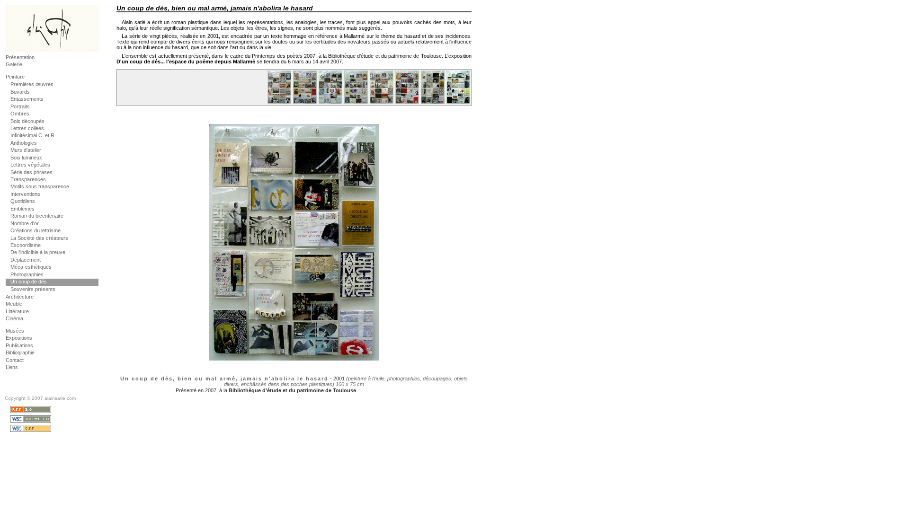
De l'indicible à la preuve (37, 252)
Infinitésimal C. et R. (33, 135)
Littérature (17, 311)
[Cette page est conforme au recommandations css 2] (54, 429)
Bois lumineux (26, 157)
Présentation (20, 57)
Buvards (20, 92)
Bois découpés (27, 121)
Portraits (20, 106)
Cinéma (14, 318)
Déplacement (25, 260)
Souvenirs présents (32, 289)
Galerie (14, 64)
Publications (19, 345)
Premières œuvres (31, 84)
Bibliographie (20, 352)
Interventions (25, 194)
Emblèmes (22, 208)
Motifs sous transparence (39, 186)
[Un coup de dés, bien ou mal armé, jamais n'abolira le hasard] (279, 103)
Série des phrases (31, 172)
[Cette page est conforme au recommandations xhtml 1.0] (54, 419)
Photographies (27, 274)
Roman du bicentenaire (36, 216)
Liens (12, 367)
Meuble (14, 304)
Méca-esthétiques (31, 267)
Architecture (20, 297)
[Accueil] (52, 49)
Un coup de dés (28, 281)
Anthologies (23, 143)
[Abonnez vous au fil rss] (54, 410)
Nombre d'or (24, 223)
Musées (15, 331)
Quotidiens (22, 201)
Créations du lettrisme (35, 230)
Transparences (28, 179)
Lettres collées (27, 128)
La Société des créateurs (39, 238)
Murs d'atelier (25, 150)
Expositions (19, 338)
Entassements (27, 99)
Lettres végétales (30, 164)
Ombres (19, 113)
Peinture (15, 76)
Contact (15, 360)
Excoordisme (25, 245)
